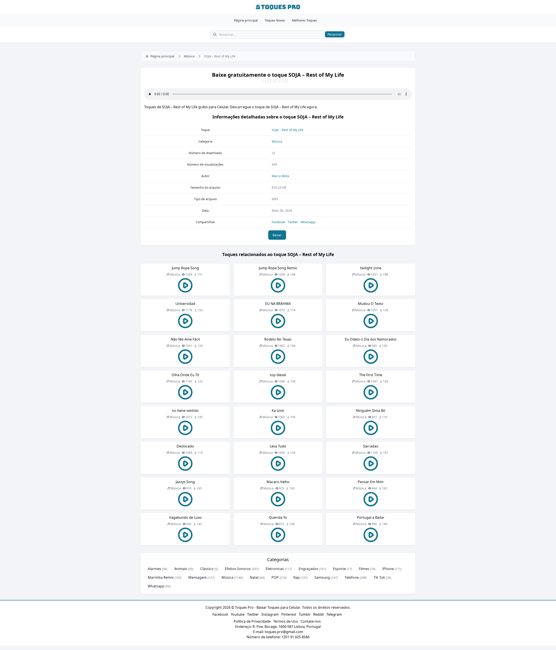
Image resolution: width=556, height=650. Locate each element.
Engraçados (308, 568)
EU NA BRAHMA (278, 303)
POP (275, 577)
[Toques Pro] (278, 6)
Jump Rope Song (185, 268)
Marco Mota (280, 176)
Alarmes (154, 568)
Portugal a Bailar (370, 517)
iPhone (388, 568)
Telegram (334, 614)
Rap (296, 577)
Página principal (246, 20)
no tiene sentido (185, 410)
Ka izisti (278, 410)
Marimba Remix (161, 577)
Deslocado (185, 446)
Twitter (293, 222)
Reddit (318, 614)
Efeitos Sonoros (238, 568)
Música (189, 56)
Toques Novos (275, 20)
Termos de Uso (285, 621)
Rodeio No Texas (277, 339)
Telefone (352, 577)
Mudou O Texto (370, 303)
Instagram (270, 614)
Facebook (278, 222)
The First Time (370, 374)
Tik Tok (379, 577)
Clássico (206, 568)
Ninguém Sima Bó (370, 410)
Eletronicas (275, 568)
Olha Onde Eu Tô (185, 374)
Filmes (364, 568)
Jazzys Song (185, 481)
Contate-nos (311, 621)
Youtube (238, 614)
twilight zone (370, 268)
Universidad (185, 303)
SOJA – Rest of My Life (287, 130)
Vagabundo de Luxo (185, 517)
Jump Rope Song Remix (278, 268)
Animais (180, 568)
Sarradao (370, 446)
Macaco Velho (278, 481)
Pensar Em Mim (371, 481)
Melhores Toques (304, 20)
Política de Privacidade (252, 621)
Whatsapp (308, 222)
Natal (254, 577)
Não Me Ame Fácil (185, 339)
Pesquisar (335, 34)
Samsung (322, 577)
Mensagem (197, 577)
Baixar (277, 235)
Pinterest (288, 614)
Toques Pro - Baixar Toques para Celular (267, 607)
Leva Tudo (278, 446)
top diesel (278, 374)
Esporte (339, 568)
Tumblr (305, 614)
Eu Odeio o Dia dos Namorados (371, 339)
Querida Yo (278, 517)
